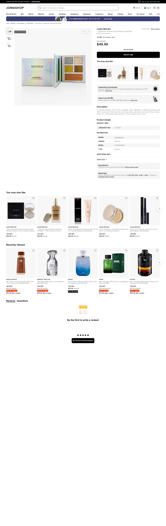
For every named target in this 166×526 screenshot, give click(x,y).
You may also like (105, 61)
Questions (22, 301)
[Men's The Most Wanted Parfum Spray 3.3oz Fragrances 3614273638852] (157, 250)
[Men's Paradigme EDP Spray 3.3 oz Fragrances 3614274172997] (126, 250)
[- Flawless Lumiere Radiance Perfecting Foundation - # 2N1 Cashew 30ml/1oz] (64, 198)
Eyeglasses (87, 14)
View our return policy (132, 167)
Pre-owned (140, 14)
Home (7, 23)
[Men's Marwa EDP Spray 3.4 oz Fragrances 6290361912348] (64, 250)
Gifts (150, 14)
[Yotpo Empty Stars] (145, 29)
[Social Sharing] (83, 31)
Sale (158, 14)
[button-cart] (158, 8)
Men (22, 14)
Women (30, 14)
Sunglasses (74, 14)
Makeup (13, 23)
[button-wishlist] (154, 8)
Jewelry (51, 14)
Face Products (21, 23)
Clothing (120, 14)
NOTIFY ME (128, 55)
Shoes (130, 14)
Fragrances (99, 14)
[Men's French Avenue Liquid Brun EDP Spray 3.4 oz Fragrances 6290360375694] (33, 250)
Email (140, 175)
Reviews (10, 301)
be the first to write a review (83, 340)
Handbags (62, 14)
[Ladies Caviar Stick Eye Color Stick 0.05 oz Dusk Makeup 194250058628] (157, 198)
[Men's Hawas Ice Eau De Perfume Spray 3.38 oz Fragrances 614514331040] (95, 250)
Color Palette (29, 23)
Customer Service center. (106, 176)
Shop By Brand (11, 14)
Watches (41, 14)
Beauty (110, 14)
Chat (145, 175)
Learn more (108, 90)
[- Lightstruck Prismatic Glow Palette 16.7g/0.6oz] (88, 31)
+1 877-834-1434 (132, 175)
